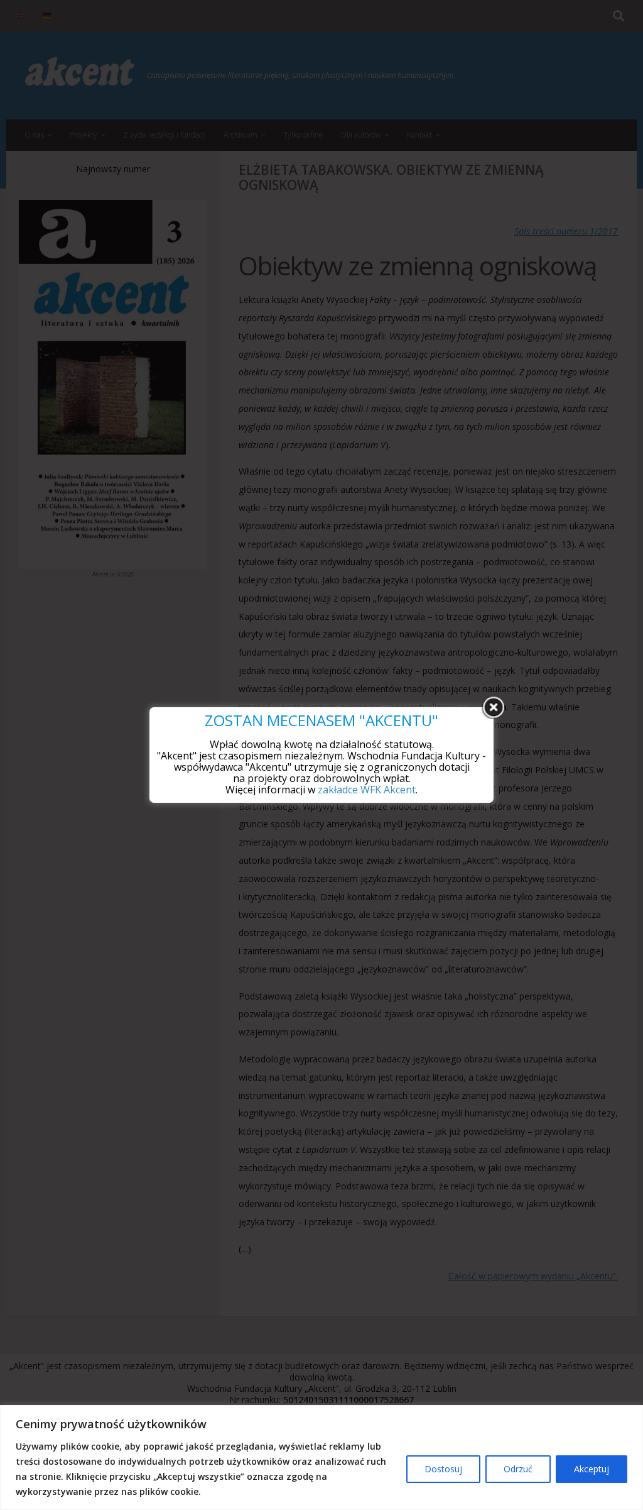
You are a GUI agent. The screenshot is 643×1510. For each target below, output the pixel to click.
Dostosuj (443, 1469)
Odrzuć (518, 1469)
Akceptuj (591, 1469)
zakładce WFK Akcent (367, 789)
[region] (321, 1457)
